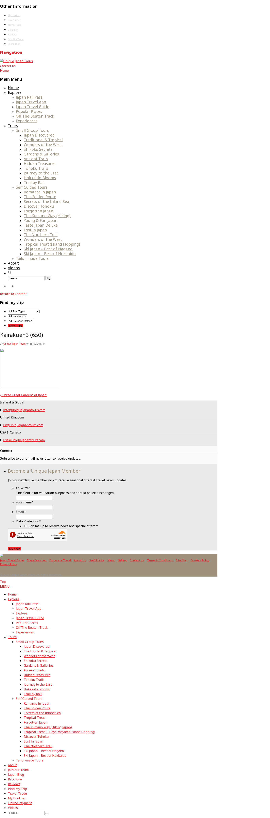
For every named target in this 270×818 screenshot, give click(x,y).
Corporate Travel (60, 560)
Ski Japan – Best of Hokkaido (50, 253)
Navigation (11, 52)
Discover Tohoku (39, 206)
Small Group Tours (32, 130)
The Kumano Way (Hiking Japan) (48, 727)
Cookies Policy (200, 560)
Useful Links (96, 560)
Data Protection (28, 521)
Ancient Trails (36, 158)
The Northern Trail (41, 234)
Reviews (12, 34)
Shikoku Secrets (38, 149)
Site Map (181, 560)
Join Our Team (16, 39)
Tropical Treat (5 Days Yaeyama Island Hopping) (59, 732)
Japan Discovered (39, 135)
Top (3, 582)
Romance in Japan (40, 192)
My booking (14, 15)
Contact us (8, 66)
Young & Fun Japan (40, 220)
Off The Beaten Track (35, 116)
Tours (13, 125)
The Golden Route (40, 196)
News (111, 560)
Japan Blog (14, 44)
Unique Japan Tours (14, 343)
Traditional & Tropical (43, 139)
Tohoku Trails (36, 168)
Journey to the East (41, 173)
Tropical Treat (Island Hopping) (52, 244)
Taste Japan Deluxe (41, 225)
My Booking (16, 798)
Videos (14, 267)
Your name (24, 502)
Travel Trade (15, 25)
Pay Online (14, 20)
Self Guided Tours (31, 187)
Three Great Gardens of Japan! (24, 395)
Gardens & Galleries (41, 154)
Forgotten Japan (38, 211)
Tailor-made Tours (32, 258)
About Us (80, 560)
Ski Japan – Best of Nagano (48, 249)
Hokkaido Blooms (40, 177)
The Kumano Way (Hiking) (47, 215)
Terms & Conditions (160, 560)
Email (21, 512)
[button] (10, 273)
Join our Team (18, 770)
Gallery (122, 560)
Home (13, 87)
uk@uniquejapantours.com (23, 425)
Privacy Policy (8, 564)
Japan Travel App (31, 102)
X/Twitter (23, 488)
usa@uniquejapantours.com (24, 440)
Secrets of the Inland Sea (46, 201)
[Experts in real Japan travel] (16, 61)
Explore (15, 92)
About (13, 263)
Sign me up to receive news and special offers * (63, 526)
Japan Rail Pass (29, 97)
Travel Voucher (37, 560)
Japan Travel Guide (32, 106)
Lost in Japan (35, 230)
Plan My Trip (17, 789)
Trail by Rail (34, 182)
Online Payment (20, 803)
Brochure (13, 29)
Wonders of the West (43, 144)
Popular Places (29, 111)
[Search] (48, 278)
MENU (5, 586)
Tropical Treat (34, 717)
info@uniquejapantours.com (24, 410)
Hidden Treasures (40, 163)
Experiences (26, 120)
